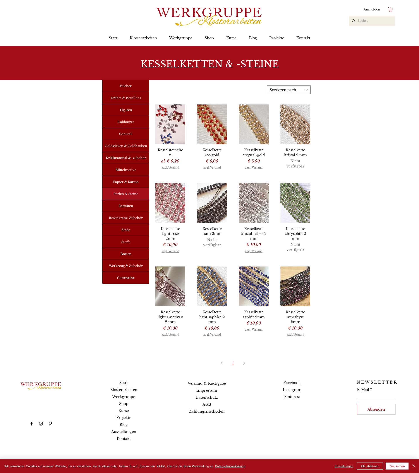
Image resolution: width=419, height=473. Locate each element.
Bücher (126, 86)
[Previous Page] (221, 363)
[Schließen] (413, 466)
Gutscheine (126, 278)
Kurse (123, 410)
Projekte (123, 417)
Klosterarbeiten (123, 390)
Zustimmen (397, 466)
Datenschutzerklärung (230, 466)
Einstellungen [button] (344, 466)
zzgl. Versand (170, 167)
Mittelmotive (126, 170)
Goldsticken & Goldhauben (126, 146)
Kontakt (124, 438)
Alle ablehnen (370, 466)
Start (123, 383)
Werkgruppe (123, 396)
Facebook (292, 383)
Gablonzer (126, 122)
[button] (390, 9)
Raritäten (125, 206)
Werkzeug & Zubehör (126, 266)
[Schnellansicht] (170, 124)
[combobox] (289, 89)
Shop (123, 403)
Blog (124, 424)
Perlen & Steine (125, 194)
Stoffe (125, 242)
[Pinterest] (50, 423)
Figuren (126, 110)
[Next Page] (244, 363)
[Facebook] (31, 423)
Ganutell (126, 134)
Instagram (292, 390)
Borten (125, 254)
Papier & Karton (126, 182)
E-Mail (363, 389)
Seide (126, 230)
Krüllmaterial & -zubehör (126, 158)
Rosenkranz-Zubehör (126, 218)
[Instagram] (40, 423)
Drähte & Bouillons (126, 98)
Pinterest (292, 396)
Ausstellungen (123, 431)
